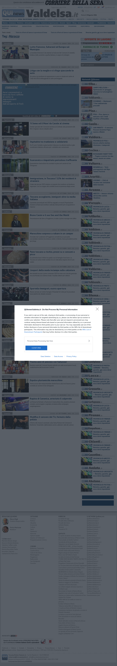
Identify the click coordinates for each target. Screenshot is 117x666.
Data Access (58, 356)
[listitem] (58, 341)
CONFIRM (36, 348)
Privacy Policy (71, 356)
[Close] (98, 310)
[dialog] (58, 333)
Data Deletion (46, 356)
